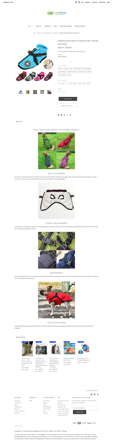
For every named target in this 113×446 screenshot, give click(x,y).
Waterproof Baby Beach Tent (68, 359)
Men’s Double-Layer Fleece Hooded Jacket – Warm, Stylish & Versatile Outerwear (55, 363)
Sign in (94, 2)
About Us (38, 26)
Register (102, 2)
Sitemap (17, 413)
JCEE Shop (46, 400)
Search (87, 2)
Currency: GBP (8, 2)
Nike (44, 411)
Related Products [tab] (20, 337)
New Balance (47, 407)
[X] (67, 115)
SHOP (29, 26)
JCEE (44, 405)
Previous (15, 90)
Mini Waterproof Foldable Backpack (83, 359)
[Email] (61, 115)
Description (19, 121)
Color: (62, 65)
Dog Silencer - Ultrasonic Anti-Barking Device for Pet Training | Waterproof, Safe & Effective (41, 363)
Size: (62, 80)
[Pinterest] (82, 2)
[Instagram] (79, 2)
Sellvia (45, 403)
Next (54, 90)
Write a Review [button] (80, 51)
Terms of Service (80, 26)
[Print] (64, 115)
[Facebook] (76, 2)
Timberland (46, 409)
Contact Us (47, 26)
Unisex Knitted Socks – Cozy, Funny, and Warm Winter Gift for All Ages (27, 362)
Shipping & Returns (66, 26)
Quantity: (60, 88)
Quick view (26, 346)
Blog (55, 26)
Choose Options (28, 350)
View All (45, 413)
